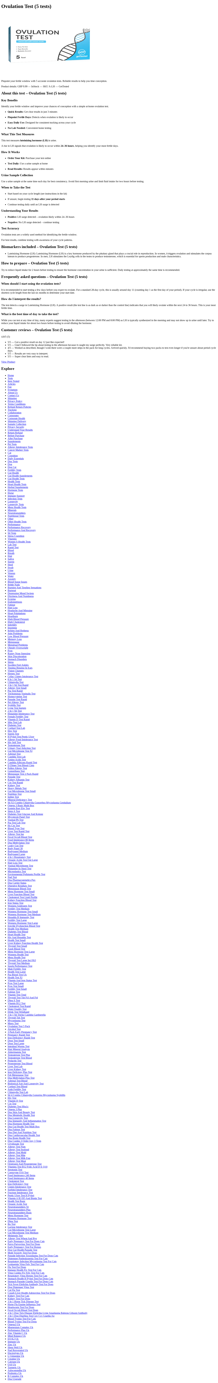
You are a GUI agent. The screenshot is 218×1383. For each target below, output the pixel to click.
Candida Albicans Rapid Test (22, 762)
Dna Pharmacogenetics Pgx (21, 880)
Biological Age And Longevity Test (26, 1083)
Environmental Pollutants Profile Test (26, 874)
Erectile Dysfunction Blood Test (24, 926)
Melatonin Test (15, 1235)
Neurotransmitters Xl (18, 1207)
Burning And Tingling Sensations (24, 587)
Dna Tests (13, 461)
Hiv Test (12, 1098)
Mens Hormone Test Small (21, 891)
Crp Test (12, 1103)
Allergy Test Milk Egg (19, 1158)
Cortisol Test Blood (17, 1086)
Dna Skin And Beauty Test (21, 1112)
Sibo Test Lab (15, 722)
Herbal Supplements (18, 487)
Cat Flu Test (14, 1290)
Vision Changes (16, 670)
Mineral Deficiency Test (20, 799)
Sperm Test (13, 733)
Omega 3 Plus (15, 1109)
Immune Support (16, 495)
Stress (11, 662)
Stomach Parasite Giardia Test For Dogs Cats (30, 1281)
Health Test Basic (16, 1201)
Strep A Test (14, 811)
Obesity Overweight (18, 647)
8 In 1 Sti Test (15, 679)
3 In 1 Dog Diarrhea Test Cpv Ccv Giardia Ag (31, 1316)
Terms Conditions (17, 404)
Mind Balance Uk (17, 1336)
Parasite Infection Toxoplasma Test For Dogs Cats (33, 1255)
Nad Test (12, 877)
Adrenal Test (14, 754)
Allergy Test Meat (17, 1161)
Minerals (12, 510)
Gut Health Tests (16, 478)
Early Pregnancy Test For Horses (24, 1247)
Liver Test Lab (15, 1066)
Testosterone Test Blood (20, 1057)
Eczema (12, 599)
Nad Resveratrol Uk (18, 1350)
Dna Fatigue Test (16, 1129)
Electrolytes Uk (15, 1353)
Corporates (13, 415)
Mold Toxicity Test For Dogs (22, 1252)
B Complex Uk (15, 1376)
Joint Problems (15, 633)
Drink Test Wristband (18, 1012)
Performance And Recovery (22, 530)
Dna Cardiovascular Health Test (24, 1135)
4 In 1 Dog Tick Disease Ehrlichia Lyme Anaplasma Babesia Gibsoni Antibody (47, 1313)
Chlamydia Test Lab (18, 1092)
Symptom (12, 389)
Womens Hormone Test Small (23, 911)
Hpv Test (12, 731)
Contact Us (13, 395)
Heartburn (13, 616)
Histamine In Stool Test (19, 868)
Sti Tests (12, 533)
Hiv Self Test (14, 742)
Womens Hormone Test (19, 1218)
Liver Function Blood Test (21, 894)
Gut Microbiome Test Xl (20, 751)
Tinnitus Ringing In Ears (20, 667)
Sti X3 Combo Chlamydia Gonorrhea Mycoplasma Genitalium (39, 802)
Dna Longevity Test (18, 1118)
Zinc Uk (12, 1344)
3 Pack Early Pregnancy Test (22, 1032)
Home (11, 375)
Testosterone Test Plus (19, 1055)
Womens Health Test (18, 954)
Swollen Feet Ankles (18, 665)
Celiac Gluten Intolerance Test (23, 676)
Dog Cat (12, 467)
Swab (10, 567)
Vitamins (12, 538)
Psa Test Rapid (15, 690)
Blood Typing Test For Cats (22, 1318)
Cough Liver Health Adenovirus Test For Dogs (31, 1293)
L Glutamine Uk (16, 1356)
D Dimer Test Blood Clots (21, 765)
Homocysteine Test (17, 696)
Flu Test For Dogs (17, 1267)
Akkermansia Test (17, 1052)
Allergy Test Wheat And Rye (22, 1238)
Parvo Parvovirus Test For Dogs (24, 1244)
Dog (10, 464)
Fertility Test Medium (18, 908)
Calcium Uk (14, 1361)
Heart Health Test (16, 934)
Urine (10, 570)
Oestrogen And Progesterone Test (24, 1164)
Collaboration (14, 412)
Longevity (13, 501)
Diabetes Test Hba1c (18, 1106)
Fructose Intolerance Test (20, 1192)
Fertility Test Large (17, 920)
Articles (11, 384)
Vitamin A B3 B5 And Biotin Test (25, 1198)
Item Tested (13, 381)
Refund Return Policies (19, 407)
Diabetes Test (14, 725)
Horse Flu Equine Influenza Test (24, 1304)
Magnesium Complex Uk (20, 1327)
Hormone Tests (15, 490)
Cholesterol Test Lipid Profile (22, 897)
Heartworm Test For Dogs (21, 1307)
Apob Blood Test (16, 948)
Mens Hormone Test (18, 1215)
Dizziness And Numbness (21, 596)
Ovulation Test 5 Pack (19, 1026)
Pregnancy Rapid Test (19, 1035)
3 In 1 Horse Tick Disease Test (23, 1301)
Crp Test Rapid (15, 782)
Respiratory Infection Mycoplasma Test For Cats (32, 1261)
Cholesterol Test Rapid (19, 1006)
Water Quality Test (17, 1009)
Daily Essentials (16, 458)
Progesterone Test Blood (20, 1063)
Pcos (10, 650)
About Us (13, 392)
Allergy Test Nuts (17, 1146)
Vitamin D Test (15, 1100)
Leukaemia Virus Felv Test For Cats (26, 1264)
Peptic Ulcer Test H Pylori (21, 1195)
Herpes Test (14, 673)
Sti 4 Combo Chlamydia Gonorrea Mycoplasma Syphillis (36, 1095)
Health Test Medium (18, 928)
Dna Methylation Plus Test (21, 1078)
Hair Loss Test (15, 862)
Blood (11, 550)
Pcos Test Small (16, 986)
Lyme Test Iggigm (17, 708)
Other (10, 518)
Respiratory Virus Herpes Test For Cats (27, 1275)
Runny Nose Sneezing (19, 653)
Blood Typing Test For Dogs (22, 1321)
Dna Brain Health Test (19, 1138)
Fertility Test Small (17, 989)
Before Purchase (16, 435)
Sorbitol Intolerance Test (20, 1189)
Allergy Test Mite (16, 1155)
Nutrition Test (15, 794)
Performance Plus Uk (18, 1330)
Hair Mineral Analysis (19, 1049)
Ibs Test (11, 1224)
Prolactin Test (14, 1060)
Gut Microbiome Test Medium (23, 1232)
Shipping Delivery (17, 421)
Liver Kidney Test (17, 1069)
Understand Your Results (20, 430)
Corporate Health (16, 418)
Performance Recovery (19, 527)
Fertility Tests (14, 470)
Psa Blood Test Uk (17, 974)
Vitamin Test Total (17, 994)
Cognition (13, 455)
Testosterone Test (16, 745)
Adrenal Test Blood (17, 1080)
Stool (10, 564)
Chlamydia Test (15, 682)
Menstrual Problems (18, 645)
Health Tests (14, 481)
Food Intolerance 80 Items (21, 840)
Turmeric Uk (14, 1367)
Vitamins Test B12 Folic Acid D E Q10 (27, 1166)
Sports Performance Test (20, 966)
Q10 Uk (12, 1364)
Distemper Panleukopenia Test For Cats (28, 1258)
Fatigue (11, 604)
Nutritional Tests (16, 516)
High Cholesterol (16, 622)
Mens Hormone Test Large (21, 951)
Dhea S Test (14, 1000)
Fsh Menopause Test (18, 1075)
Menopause (13, 642)
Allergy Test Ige (16, 834)
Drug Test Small (16, 1040)
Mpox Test (13, 1023)
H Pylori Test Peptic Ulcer (21, 736)
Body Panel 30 (15, 848)
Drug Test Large (16, 1043)
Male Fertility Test (17, 969)
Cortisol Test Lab (16, 728)
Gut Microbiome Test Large (22, 1229)
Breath (11, 553)
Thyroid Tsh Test (16, 1017)
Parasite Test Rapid (17, 699)
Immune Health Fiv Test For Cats (24, 1270)
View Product (8, 361)
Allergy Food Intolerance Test (23, 739)
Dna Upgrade (14, 1379)
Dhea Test (13, 1221)
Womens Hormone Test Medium (24, 914)
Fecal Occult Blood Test (20, 837)
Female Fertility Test (18, 716)
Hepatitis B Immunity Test (21, 917)
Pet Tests (12, 444)
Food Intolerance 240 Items (21, 1175)
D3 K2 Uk (13, 1338)
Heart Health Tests (17, 484)
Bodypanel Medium (18, 851)
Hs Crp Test (14, 825)
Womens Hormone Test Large (23, 923)
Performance (14, 524)
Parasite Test (14, 776)
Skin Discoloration (17, 656)
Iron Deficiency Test (18, 1184)
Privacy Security (16, 427)
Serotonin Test (15, 1169)
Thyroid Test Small (17, 946)
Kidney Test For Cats (18, 1295)
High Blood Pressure (18, 619)
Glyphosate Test (16, 1143)
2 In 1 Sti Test (15, 711)
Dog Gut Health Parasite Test (22, 1250)
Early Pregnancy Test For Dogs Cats (26, 1241)
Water (11, 576)
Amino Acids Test (17, 759)
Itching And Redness (18, 630)
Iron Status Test (15, 903)
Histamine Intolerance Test (21, 713)
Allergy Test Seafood (18, 1149)
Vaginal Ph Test (15, 819)
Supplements (14, 441)
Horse (11, 493)
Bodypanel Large (16, 854)
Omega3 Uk (14, 1324)
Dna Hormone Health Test (21, 1123)
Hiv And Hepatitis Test (19, 937)
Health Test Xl (15, 977)
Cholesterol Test (16, 1181)
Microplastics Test (17, 871)
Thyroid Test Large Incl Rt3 (22, 960)
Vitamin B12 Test (16, 1003)
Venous (11, 573)
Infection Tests (15, 498)
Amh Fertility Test (17, 1089)
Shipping (12, 398)
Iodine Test (13, 797)
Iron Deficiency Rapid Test (21, 1037)
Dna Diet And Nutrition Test (22, 1132)
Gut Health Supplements (20, 475)
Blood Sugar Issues (17, 581)
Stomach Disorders (17, 659)
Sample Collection (17, 424)
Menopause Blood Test (19, 888)
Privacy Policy (15, 401)
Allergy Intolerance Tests (20, 447)
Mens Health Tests (17, 507)
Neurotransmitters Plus (19, 1209)
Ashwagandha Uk (17, 1370)
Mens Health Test (16, 957)
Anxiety (12, 579)
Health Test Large (17, 971)
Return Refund (15, 432)
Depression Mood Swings (21, 593)
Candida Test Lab (17, 756)
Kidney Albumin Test (18, 779)
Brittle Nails (14, 584)
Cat (9, 452)
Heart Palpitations (17, 613)
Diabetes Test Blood (18, 931)
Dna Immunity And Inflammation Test (27, 1121)
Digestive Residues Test (20, 885)
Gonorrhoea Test (16, 771)
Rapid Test (13, 547)
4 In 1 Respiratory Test (19, 857)
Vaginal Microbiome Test (20, 865)
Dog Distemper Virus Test (21, 1287)
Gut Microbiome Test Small (22, 791)
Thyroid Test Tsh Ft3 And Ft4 (23, 997)
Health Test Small (17, 940)
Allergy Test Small (17, 688)
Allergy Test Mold (17, 1152)
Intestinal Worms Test (18, 1046)
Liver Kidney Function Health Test (25, 943)
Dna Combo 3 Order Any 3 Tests (24, 1141)
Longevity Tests (16, 504)
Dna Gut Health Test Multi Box (24, 1126)
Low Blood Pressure (18, 636)
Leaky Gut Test (15, 845)
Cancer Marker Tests (18, 450)
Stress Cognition (16, 536)
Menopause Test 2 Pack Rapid (23, 774)
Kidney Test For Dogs (19, 1298)
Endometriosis (15, 602)
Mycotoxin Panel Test (19, 817)
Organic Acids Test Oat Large (23, 860)
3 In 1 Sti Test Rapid (18, 685)
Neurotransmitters (17, 513)
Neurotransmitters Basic (20, 1212)
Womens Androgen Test (20, 905)
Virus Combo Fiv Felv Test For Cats (26, 1272)
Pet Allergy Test (16, 702)
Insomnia (12, 627)
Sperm (11, 561)
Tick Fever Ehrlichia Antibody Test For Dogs (30, 1284)
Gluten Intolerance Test (19, 1186)
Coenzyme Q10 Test (18, 1172)
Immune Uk (14, 1341)
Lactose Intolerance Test (20, 1227)
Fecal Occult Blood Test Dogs (23, 1310)
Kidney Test (14, 785)
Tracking (12, 409)
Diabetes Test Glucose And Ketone (25, 814)
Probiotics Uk (15, 1373)
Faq (9, 386)
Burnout (12, 590)
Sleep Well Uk (15, 1347)
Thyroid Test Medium (19, 963)
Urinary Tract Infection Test (22, 748)
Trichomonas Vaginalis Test (21, 693)
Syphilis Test (14, 705)
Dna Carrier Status (17, 883)
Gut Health (13, 473)
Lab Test (12, 544)
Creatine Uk (14, 1359)
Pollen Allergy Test (17, 768)
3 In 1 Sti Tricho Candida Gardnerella (27, 1014)
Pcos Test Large (16, 983)
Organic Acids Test (17, 1204)
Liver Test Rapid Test (18, 831)
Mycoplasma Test (16, 1020)
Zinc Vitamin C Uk (17, 1333)
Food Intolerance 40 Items (21, 1178)
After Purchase (15, 438)
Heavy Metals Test (17, 788)
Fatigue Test (14, 991)
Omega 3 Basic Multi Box (21, 805)
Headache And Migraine (20, 610)
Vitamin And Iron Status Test (22, 980)
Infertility (12, 624)
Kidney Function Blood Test (22, 900)
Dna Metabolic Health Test (21, 1115)
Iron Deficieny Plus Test (20, 1072)
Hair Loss (13, 607)
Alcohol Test (14, 1029)
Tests (10, 378)
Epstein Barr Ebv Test (19, 808)
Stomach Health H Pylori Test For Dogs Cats (30, 1278)
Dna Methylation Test (19, 842)
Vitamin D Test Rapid (19, 719)
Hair (10, 556)
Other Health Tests (17, 521)
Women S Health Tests (19, 541)
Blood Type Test (16, 828)
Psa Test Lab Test (16, 822)
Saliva (11, 559)
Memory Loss (15, 639)
